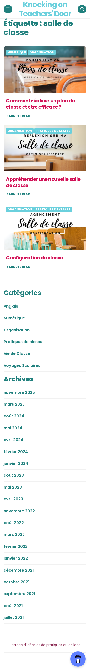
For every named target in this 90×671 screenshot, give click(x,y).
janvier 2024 (16, 463)
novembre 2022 (19, 511)
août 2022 (14, 522)
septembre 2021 (19, 593)
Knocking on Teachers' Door (45, 9)
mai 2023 (13, 487)
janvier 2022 (16, 558)
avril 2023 (13, 499)
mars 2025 (14, 404)
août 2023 (14, 475)
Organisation (42, 52)
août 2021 (13, 605)
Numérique (16, 52)
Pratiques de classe (53, 131)
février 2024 (16, 452)
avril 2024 (13, 440)
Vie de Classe (17, 353)
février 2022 (16, 546)
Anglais (11, 306)
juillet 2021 (14, 617)
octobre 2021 (17, 582)
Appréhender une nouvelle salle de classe (43, 182)
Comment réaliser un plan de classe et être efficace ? (40, 103)
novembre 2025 (19, 392)
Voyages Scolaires (22, 365)
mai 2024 (13, 428)
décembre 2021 (19, 570)
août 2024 (14, 416)
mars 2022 (14, 534)
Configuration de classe (34, 257)
